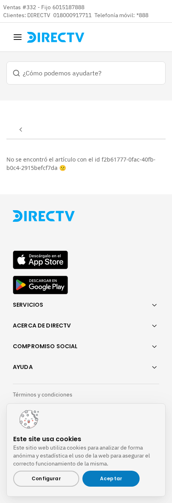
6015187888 (68, 7)
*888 (142, 15)
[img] (18, 37)
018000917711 (73, 15)
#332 (29, 7)
